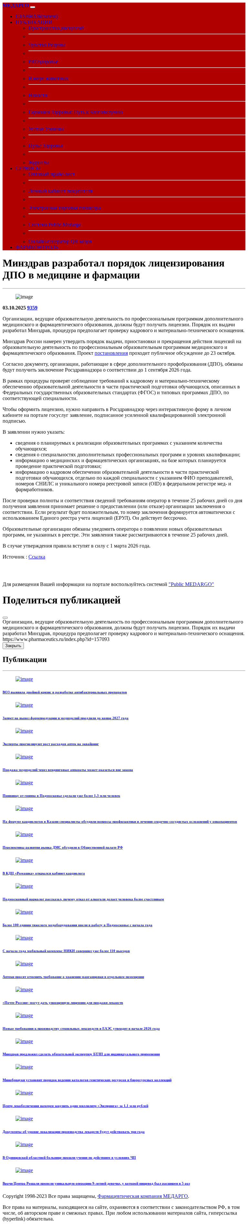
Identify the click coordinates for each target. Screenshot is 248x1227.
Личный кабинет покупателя (60, 191)
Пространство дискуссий (56, 28)
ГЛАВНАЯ (37, 16)
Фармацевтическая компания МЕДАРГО (143, 1196)
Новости (37, 95)
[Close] (5, 618)
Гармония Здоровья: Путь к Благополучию (75, 112)
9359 (32, 307)
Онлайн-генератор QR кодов (60, 241)
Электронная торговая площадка (64, 208)
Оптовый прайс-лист (51, 174)
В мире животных (48, 78)
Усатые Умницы (46, 129)
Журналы (38, 162)
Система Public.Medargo (54, 224)
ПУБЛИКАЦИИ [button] (34, 22)
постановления (111, 353)
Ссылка (36, 556)
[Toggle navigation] (32, 7)
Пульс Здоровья (45, 145)
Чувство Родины (46, 45)
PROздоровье (43, 61)
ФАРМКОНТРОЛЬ (37, 247)
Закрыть (13, 645)
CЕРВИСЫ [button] (28, 168)
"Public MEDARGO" (191, 584)
